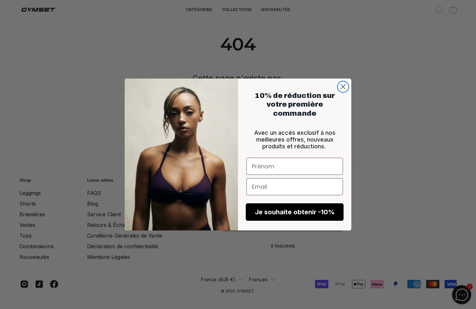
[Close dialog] (343, 86)
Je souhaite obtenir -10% (295, 212)
